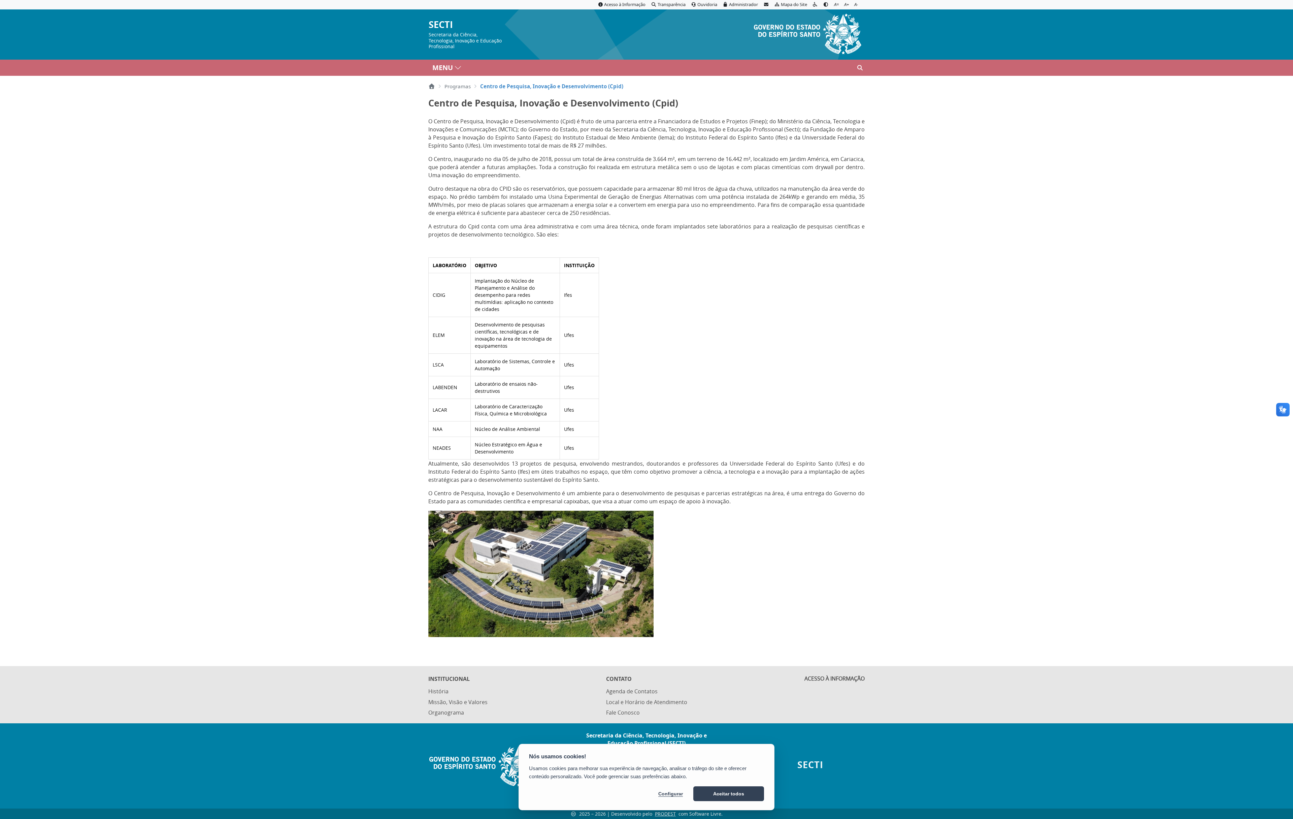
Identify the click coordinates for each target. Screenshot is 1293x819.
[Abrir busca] (860, 67)
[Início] (431, 86)
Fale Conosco (623, 712)
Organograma (446, 712)
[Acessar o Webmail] (766, 4)
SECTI (441, 24)
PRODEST (665, 814)
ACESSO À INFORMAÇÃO (834, 678)
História (438, 691)
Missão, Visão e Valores (458, 702)
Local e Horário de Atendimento (646, 702)
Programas (457, 86)
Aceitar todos (728, 793)
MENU (442, 67)
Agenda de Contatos (632, 691)
